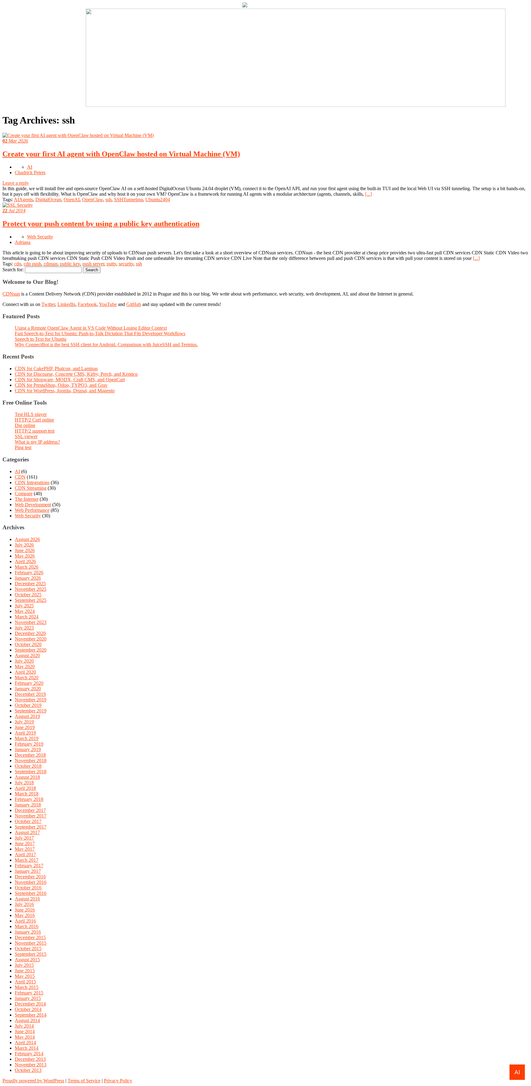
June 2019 (25, 727)
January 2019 (28, 749)
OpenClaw (92, 199)
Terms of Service (84, 1080)
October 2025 (28, 594)
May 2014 (25, 1037)
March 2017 (26, 860)
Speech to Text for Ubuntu (40, 339)
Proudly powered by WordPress (33, 1080)
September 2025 (30, 600)
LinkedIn (66, 304)
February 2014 (29, 1053)
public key (70, 263)
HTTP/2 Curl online (34, 419)
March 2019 (26, 738)
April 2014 (25, 1042)
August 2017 (27, 832)
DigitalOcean (48, 199)
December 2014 (30, 1003)
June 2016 (25, 909)
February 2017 (29, 865)
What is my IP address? (37, 442)
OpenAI (72, 199)
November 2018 (30, 760)
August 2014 (27, 1020)
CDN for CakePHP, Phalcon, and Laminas (56, 368)
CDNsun (11, 293)
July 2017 (24, 838)
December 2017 (30, 810)
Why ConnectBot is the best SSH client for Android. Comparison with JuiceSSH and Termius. (106, 344)
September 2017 (30, 826)
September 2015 (30, 954)
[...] (368, 194)
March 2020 (26, 677)
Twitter (48, 304)
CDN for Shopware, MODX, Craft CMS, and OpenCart (70, 379)
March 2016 (26, 926)
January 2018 (28, 804)
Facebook (87, 304)
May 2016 (25, 915)
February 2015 (29, 992)
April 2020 (25, 672)
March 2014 (26, 1048)
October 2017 (28, 821)
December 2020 (30, 633)
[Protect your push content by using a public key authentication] (17, 205)
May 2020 (25, 666)
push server (93, 263)
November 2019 (30, 699)
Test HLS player (31, 414)
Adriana (22, 242)
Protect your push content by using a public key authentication (100, 224)
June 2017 (25, 843)
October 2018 (28, 766)
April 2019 (25, 732)
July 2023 (24, 627)
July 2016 (24, 904)
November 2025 (30, 589)
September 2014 (30, 1014)
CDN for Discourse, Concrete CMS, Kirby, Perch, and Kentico (76, 374)
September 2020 (30, 650)
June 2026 (25, 550)
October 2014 (28, 1009)
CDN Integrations (32, 482)
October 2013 (28, 1070)
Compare (24, 493)
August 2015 (27, 959)
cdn (17, 263)
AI (29, 167)
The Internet (26, 499)
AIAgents (23, 199)
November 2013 (30, 1064)
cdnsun (50, 263)
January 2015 (28, 998)
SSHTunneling (128, 199)
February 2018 (29, 799)
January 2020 (28, 688)
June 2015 (25, 970)
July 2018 (24, 782)
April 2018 (25, 788)
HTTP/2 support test (34, 430)
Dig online (25, 425)
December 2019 (30, 694)
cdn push (32, 263)
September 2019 (30, 710)
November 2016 (30, 882)
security (126, 263)
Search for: (13, 269)
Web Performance (32, 510)
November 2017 (30, 815)
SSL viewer (26, 436)
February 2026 (29, 572)
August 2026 (27, 539)
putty (111, 263)
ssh (108, 199)
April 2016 (25, 920)
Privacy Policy (118, 1080)
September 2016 (30, 893)
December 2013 (30, 1059)
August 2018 (27, 777)
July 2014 (24, 1026)
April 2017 (25, 854)
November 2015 (30, 943)
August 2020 (27, 655)
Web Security (40, 236)
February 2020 (29, 683)
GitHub (133, 304)
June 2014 (25, 1031)
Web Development (33, 504)
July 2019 (24, 721)
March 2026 (26, 567)
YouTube (108, 304)
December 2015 (30, 937)
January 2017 (28, 871)
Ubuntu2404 (157, 199)
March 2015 (26, 987)
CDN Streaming (30, 488)
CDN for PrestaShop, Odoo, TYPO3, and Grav (61, 385)
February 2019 (29, 744)
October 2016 (28, 887)
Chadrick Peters (30, 172)
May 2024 (25, 611)
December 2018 (30, 755)
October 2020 (28, 644)
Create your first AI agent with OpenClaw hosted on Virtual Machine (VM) (121, 154)
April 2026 (25, 561)
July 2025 (24, 605)
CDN (20, 477)
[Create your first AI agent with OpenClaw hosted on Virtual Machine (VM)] (78, 135)
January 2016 (28, 932)
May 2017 (25, 849)
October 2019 (28, 705)
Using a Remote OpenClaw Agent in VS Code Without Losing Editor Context (91, 328)
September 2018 (30, 771)
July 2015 (24, 965)
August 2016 (27, 898)
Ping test (23, 447)
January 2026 (28, 578)
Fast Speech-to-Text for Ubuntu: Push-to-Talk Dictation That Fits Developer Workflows (100, 333)
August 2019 (27, 716)
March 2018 (26, 793)
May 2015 (25, 976)
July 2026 (24, 544)
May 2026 (25, 556)
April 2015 (25, 981)
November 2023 (30, 622)
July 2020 (24, 661)
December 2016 (30, 876)
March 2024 (26, 616)
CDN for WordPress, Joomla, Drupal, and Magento (65, 390)
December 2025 (30, 583)
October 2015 (28, 948)
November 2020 (30, 638)
